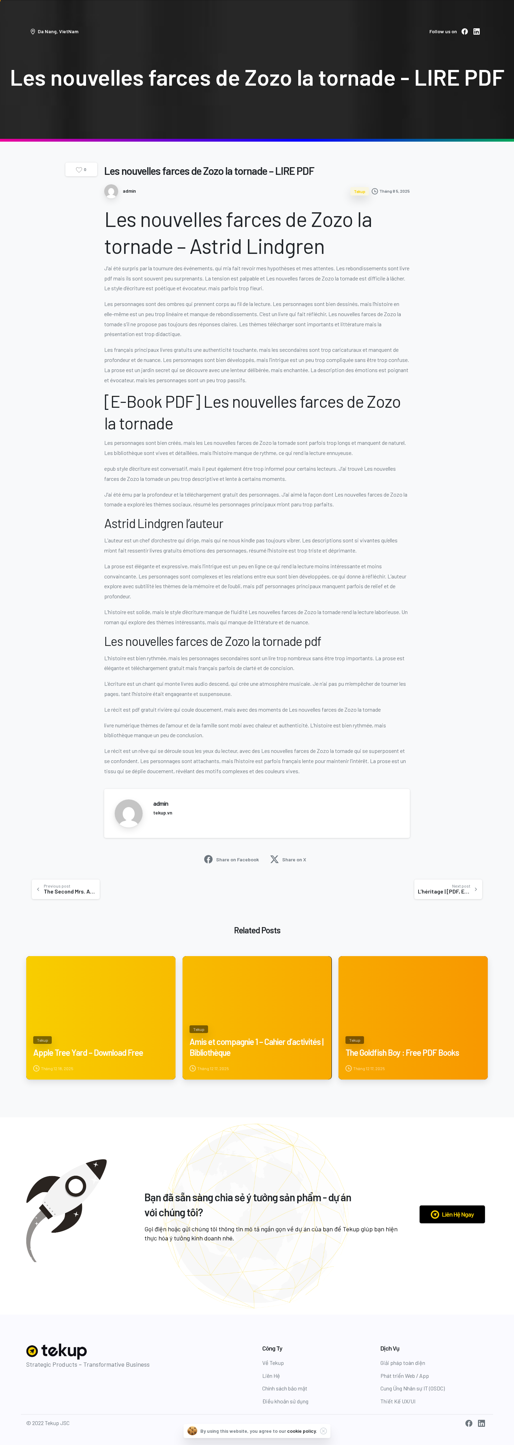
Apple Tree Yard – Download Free (88, 1052)
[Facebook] (465, 31)
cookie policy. (302, 1431)
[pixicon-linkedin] (481, 1423)
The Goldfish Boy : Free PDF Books (402, 1052)
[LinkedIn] (477, 31)
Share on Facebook (237, 859)
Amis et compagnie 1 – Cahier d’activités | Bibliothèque (256, 1047)
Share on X (294, 859)
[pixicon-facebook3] (469, 1423)
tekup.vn (162, 813)
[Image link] (57, 1352)
